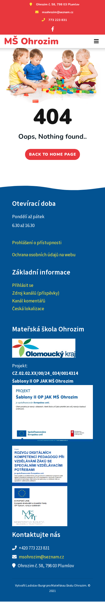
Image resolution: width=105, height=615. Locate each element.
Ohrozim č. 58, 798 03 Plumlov (57, 4)
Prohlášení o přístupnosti (36, 243)
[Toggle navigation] (96, 41)
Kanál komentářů (28, 301)
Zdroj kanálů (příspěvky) (36, 293)
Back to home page (52, 154)
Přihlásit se (22, 285)
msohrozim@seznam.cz (57, 12)
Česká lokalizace (28, 309)
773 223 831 (57, 20)
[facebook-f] (52, 29)
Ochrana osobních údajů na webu (44, 255)
